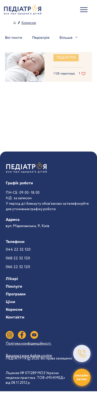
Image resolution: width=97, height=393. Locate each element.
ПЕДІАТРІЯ (66, 57)
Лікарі (12, 278)
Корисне (14, 309)
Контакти (15, 317)
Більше (66, 37)
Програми (16, 294)
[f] (22, 335)
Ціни (10, 301)
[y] (34, 335)
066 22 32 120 (18, 267)
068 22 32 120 (18, 258)
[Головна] (15, 23)
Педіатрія (40, 37)
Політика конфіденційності (28, 343)
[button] (82, 353)
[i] (10, 335)
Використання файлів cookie (29, 355)
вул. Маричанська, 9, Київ (27, 226)
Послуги (14, 286)
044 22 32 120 (18, 249)
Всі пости (13, 37)
